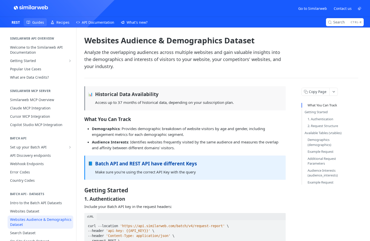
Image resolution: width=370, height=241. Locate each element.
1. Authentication (320, 119)
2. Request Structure (323, 126)
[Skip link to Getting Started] (81, 190)
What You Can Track (322, 105)
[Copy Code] (280, 224)
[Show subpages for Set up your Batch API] (70, 147)
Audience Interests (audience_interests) (323, 173)
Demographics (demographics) (319, 142)
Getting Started (316, 112)
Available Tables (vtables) (323, 133)
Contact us (343, 8)
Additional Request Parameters (322, 161)
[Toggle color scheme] (360, 8)
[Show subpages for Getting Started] (70, 61)
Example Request (321, 151)
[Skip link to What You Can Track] (81, 119)
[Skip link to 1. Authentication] (81, 198)
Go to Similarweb (312, 8)
